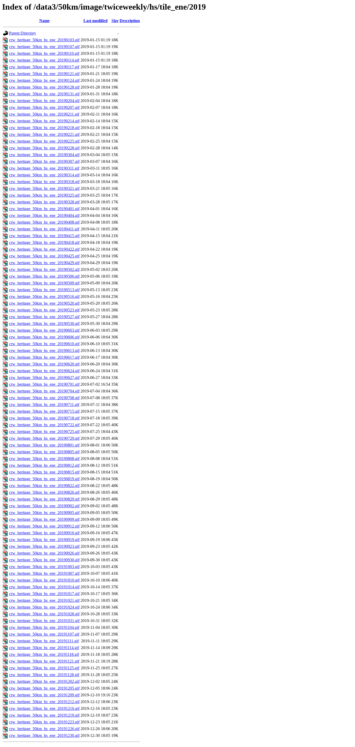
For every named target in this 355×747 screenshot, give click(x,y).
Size (115, 20)
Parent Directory (22, 33)
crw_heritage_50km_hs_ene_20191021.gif (44, 600)
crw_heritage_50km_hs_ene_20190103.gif (44, 40)
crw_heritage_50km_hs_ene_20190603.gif (44, 330)
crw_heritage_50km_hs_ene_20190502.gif (44, 269)
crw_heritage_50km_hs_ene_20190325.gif (44, 195)
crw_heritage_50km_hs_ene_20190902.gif (44, 506)
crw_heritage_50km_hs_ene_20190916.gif (44, 533)
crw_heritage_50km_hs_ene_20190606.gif (44, 337)
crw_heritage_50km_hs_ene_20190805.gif (44, 452)
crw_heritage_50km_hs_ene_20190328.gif (44, 202)
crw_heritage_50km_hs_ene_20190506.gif (44, 276)
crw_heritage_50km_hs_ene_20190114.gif (44, 60)
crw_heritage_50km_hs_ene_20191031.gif (44, 620)
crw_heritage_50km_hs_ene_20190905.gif (44, 512)
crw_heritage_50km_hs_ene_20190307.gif (44, 161)
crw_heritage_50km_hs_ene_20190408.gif (44, 222)
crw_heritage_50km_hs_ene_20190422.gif (44, 249)
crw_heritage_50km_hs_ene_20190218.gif (44, 127)
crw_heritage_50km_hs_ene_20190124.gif (44, 80)
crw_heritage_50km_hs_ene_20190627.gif (44, 377)
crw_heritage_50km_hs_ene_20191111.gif (44, 641)
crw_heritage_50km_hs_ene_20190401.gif (44, 208)
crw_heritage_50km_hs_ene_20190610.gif (44, 344)
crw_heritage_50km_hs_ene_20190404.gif (44, 215)
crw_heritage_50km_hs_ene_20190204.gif (44, 100)
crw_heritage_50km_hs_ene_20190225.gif (44, 141)
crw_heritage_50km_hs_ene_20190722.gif (44, 425)
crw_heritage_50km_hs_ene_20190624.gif (44, 371)
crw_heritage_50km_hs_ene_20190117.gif (44, 67)
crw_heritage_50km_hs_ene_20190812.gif (44, 465)
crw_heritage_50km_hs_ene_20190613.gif (44, 350)
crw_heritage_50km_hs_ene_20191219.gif (44, 715)
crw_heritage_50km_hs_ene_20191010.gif (44, 580)
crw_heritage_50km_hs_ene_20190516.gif (44, 296)
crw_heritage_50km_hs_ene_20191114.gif (44, 647)
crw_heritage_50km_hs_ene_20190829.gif (44, 499)
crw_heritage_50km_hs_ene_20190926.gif (44, 553)
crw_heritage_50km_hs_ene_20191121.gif (44, 661)
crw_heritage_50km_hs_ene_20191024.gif (44, 607)
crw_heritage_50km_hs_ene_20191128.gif (44, 674)
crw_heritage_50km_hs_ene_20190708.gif (44, 398)
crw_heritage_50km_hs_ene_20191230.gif (44, 735)
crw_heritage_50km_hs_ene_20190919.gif (44, 539)
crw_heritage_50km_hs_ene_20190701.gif (44, 384)
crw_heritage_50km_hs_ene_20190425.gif (44, 256)
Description (130, 20)
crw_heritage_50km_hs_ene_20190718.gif (44, 418)
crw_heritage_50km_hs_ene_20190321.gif (44, 188)
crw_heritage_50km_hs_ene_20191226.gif (44, 728)
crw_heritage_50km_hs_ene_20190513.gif (44, 290)
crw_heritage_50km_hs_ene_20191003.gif (44, 566)
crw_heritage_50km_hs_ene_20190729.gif (44, 438)
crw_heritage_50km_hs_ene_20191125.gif (44, 668)
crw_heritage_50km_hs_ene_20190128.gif (44, 87)
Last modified (95, 20)
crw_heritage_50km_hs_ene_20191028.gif (44, 614)
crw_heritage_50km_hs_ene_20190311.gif (44, 168)
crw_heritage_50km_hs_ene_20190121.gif (44, 73)
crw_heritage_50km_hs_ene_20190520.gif (44, 303)
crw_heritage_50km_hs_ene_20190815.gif (44, 472)
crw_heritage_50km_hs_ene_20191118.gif (44, 654)
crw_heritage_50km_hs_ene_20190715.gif (44, 411)
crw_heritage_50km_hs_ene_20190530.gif (44, 323)
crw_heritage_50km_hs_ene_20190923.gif (44, 546)
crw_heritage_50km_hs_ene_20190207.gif (44, 107)
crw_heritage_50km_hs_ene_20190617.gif (44, 357)
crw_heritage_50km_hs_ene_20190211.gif (44, 114)
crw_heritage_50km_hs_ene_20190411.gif (44, 229)
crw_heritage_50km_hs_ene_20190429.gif (44, 263)
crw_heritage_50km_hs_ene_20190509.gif (44, 283)
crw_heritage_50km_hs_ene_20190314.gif (44, 175)
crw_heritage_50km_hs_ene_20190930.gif (44, 560)
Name (44, 20)
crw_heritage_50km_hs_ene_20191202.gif (44, 681)
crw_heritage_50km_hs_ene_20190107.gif (44, 46)
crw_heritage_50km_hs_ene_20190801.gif (44, 445)
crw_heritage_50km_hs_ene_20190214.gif (44, 121)
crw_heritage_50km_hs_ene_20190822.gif (44, 485)
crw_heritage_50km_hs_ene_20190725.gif (44, 431)
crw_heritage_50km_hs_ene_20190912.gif (44, 526)
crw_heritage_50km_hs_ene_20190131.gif (44, 94)
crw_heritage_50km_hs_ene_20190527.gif (44, 317)
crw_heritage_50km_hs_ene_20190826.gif (44, 492)
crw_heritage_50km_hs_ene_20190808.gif (44, 458)
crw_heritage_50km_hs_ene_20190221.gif (44, 134)
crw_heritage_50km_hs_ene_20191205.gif (44, 688)
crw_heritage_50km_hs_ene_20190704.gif (44, 391)
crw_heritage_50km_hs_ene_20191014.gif (44, 587)
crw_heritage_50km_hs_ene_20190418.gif (44, 242)
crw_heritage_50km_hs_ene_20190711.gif (44, 404)
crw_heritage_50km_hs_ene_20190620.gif (44, 364)
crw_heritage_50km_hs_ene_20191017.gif (44, 593)
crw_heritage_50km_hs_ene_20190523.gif (44, 310)
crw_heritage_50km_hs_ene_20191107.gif (44, 634)
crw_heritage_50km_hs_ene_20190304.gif (44, 154)
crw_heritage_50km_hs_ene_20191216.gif (44, 708)
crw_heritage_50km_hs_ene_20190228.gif (44, 148)
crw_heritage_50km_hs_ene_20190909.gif (44, 519)
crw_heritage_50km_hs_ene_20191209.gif (44, 695)
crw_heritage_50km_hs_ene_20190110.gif (44, 53)
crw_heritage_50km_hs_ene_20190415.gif (44, 236)
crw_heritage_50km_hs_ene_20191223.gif (44, 722)
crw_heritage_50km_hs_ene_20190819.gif (44, 479)
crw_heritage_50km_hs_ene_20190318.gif (44, 181)
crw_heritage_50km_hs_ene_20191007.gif (44, 573)
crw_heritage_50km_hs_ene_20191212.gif (44, 701)
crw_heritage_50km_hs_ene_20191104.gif (44, 627)
